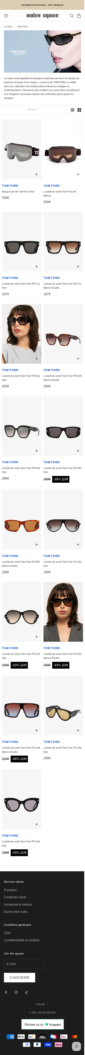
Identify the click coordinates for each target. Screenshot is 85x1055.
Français (40, 1004)
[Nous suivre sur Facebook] (6, 992)
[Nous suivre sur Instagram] (16, 992)
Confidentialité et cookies (21, 940)
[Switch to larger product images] (72, 110)
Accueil (8, 27)
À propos (10, 890)
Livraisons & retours (18, 904)
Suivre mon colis (15, 911)
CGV (7, 933)
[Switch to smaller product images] (79, 110)
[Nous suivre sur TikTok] (26, 992)
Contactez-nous (15, 897)
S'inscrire (19, 977)
